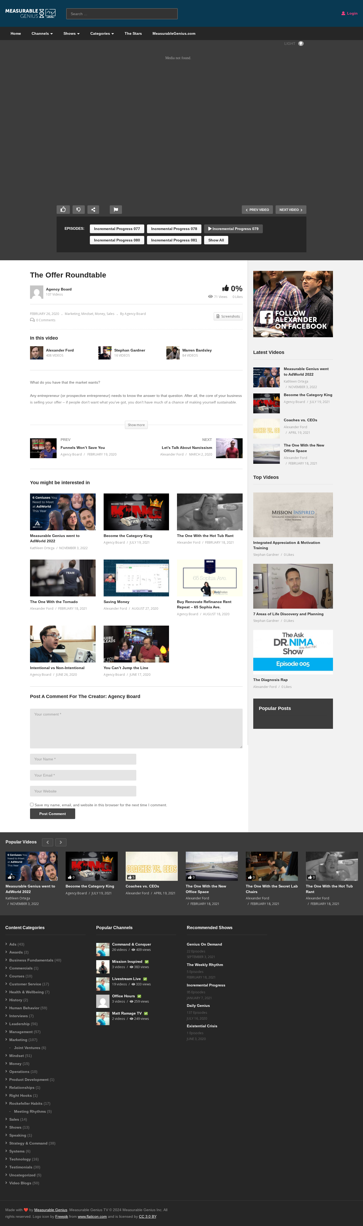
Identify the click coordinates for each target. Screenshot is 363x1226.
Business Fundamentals (31, 960)
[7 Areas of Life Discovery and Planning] (293, 586)
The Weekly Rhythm (205, 965)
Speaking (17, 1135)
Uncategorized (22, 1175)
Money (100, 313)
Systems (17, 1151)
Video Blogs (20, 1183)
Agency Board (59, 289)
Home (16, 33)
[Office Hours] (102, 1001)
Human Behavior (24, 1008)
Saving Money (116, 602)
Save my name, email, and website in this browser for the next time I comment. (101, 805)
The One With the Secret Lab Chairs (272, 889)
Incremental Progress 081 (174, 240)
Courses (16, 976)
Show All (216, 240)
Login (352, 13)
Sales (110, 313)
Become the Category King (128, 536)
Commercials (21, 968)
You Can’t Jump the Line (126, 668)
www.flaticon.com (92, 1216)
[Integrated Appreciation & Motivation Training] (293, 514)
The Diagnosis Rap (270, 680)
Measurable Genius (50, 1210)
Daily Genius (198, 1005)
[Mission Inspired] (102, 966)
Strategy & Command (28, 1143)
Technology (20, 1159)
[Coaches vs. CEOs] (266, 429)
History (15, 1000)
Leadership (19, 1024)
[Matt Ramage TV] (102, 1018)
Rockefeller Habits (26, 1103)
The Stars (133, 33)
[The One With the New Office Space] (266, 454)
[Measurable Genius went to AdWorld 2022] (266, 377)
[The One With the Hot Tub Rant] (332, 866)
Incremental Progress (206, 985)
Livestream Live (127, 979)
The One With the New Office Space (206, 889)
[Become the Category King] (266, 403)
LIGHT (290, 43)
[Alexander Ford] (36, 352)
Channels (40, 33)
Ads (12, 944)
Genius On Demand (204, 944)
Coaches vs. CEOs (300, 420)
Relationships (22, 1087)
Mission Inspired (127, 961)
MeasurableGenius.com (174, 33)
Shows (70, 33)
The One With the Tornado (54, 602)
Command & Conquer (131, 944)
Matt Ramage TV (127, 1013)
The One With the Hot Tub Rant (205, 536)
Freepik (61, 1216)
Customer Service (25, 984)
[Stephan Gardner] (105, 352)
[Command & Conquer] (102, 949)
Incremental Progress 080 (117, 240)
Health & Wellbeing (26, 992)
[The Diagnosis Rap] (293, 652)
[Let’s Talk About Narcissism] (192, 453)
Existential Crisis (202, 1026)
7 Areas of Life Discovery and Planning (288, 614)
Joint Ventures (27, 1048)
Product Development (29, 1079)
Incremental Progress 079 (235, 229)
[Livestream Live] (102, 984)
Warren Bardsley (197, 350)
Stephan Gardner (129, 350)
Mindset (87, 313)
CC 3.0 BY (147, 1216)
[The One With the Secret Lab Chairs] (272, 866)
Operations (19, 1071)
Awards (16, 952)
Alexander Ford (60, 350)
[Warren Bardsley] (173, 352)
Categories (100, 33)
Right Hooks (20, 1095)
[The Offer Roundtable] (63, 511)
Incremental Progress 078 (174, 229)
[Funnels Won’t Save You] (80, 453)
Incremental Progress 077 (117, 229)
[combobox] (122, 13)
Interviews (18, 1016)
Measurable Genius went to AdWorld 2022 (30, 889)
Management (21, 1032)
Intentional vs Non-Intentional (57, 668)
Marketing (72, 313)
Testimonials (20, 1167)
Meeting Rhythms (30, 1111)
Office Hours (124, 996)
